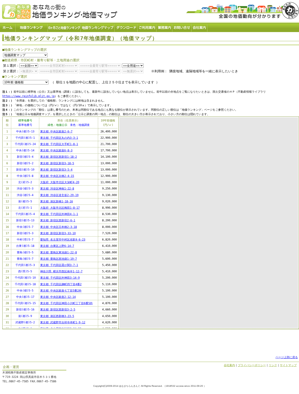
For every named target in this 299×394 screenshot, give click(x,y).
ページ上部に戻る (286, 357)
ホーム (8, 27)
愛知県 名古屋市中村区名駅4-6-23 (62, 239)
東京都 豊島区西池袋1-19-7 (58, 258)
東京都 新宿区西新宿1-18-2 (58, 156)
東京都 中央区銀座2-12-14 (58, 297)
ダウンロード (126, 27)
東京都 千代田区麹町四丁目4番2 (61, 284)
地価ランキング (32, 27)
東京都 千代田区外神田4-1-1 (59, 214)
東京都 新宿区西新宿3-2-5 (57, 309)
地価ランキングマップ (98, 27)
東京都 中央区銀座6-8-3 (56, 150)
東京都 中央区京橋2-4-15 (57, 176)
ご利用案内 (147, 27)
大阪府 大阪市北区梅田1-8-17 (60, 207)
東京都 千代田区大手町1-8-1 (59, 144)
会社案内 (200, 27)
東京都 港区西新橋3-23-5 (57, 316)
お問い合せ (182, 27)
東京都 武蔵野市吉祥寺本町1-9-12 (62, 322)
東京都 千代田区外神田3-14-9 (60, 277)
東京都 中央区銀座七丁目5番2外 (61, 290)
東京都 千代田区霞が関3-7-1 (59, 265)
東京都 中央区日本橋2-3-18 (58, 227)
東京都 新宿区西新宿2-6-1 (57, 220)
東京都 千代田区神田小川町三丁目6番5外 (66, 303)
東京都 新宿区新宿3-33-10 (58, 233)
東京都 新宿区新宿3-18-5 (57, 163)
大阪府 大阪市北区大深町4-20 (59, 182)
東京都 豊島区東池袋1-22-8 (58, 252)
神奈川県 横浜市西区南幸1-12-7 (61, 271)
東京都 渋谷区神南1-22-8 (57, 188)
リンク (273, 365)
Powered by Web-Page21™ (281, 391)
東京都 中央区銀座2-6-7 (56, 131)
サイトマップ (288, 365)
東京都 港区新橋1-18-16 (56, 201)
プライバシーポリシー (252, 365)
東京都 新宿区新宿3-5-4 (56, 169)
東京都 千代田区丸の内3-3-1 (59, 137)
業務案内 (165, 27)
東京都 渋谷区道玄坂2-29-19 (59, 195)
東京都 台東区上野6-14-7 (57, 246)
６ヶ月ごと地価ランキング (64, 27)
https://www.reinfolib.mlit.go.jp (28, 96)
